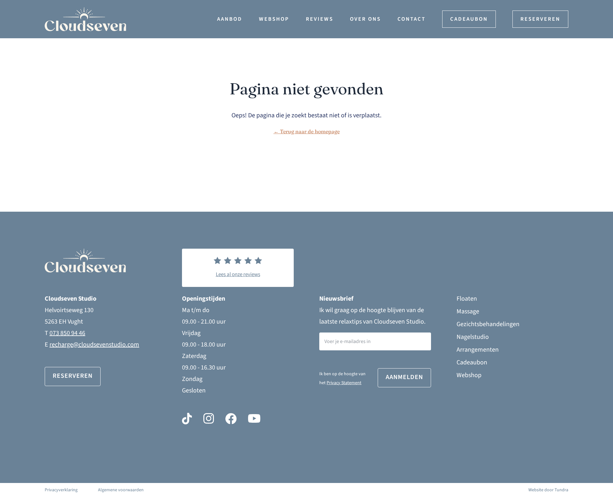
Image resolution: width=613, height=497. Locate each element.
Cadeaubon (469, 19)
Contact (411, 19)
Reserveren (540, 19)
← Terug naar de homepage (307, 131)
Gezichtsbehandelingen (488, 324)
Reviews (319, 19)
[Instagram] (208, 418)
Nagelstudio (473, 337)
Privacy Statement (344, 383)
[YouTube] (254, 418)
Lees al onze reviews (238, 274)
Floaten (467, 298)
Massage (468, 311)
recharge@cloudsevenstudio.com (94, 344)
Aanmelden (404, 377)
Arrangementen (478, 349)
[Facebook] (231, 418)
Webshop (274, 19)
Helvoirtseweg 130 (69, 310)
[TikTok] (187, 418)
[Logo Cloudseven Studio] (126, 19)
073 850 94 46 (67, 333)
